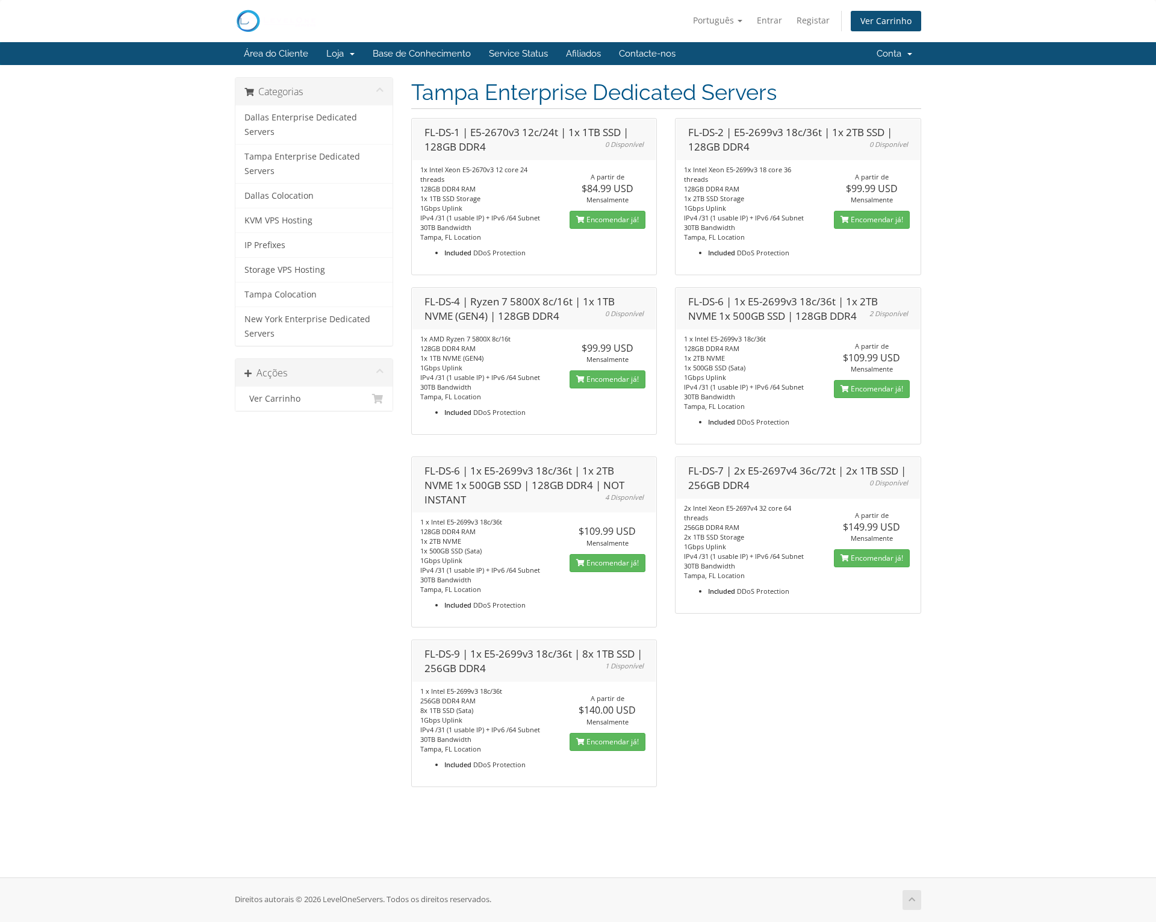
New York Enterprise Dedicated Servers (307, 326)
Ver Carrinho (886, 20)
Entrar (769, 20)
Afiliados (583, 53)
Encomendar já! (612, 219)
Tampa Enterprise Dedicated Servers (302, 163)
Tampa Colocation (280, 294)
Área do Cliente (276, 53)
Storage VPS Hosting (284, 269)
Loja (337, 53)
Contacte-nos (647, 53)
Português (714, 20)
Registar (813, 20)
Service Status (518, 53)
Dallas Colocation (279, 195)
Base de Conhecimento (422, 53)
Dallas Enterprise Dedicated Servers (300, 124)
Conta (891, 53)
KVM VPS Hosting (278, 220)
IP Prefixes (264, 245)
